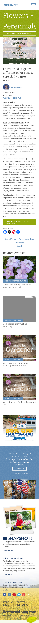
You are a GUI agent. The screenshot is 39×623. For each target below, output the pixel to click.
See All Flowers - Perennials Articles (19, 239)
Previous (20, 242)
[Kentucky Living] (11, 5)
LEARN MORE (8, 575)
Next (19, 246)
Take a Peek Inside (19, 473)
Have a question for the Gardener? (19, 33)
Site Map (27, 615)
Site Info (20, 615)
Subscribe (19, 469)
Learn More (8, 550)
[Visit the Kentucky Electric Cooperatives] (15, 603)
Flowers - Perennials (12, 98)
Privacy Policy (12, 615)
